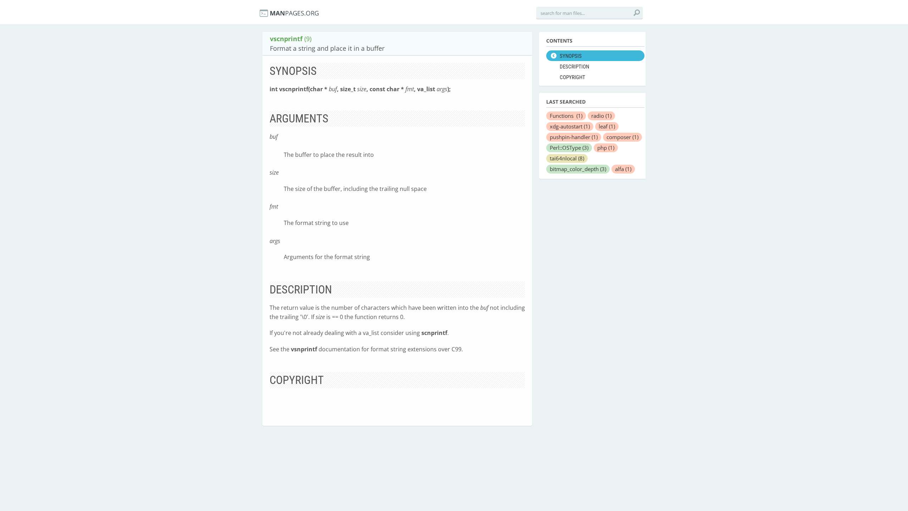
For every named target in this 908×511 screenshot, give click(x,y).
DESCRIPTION (574, 67)
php (605, 147)
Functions (566, 115)
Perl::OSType (569, 147)
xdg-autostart (570, 126)
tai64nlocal (567, 158)
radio (601, 115)
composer (622, 137)
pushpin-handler (574, 137)
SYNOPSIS (571, 56)
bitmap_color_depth (578, 168)
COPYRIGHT (572, 77)
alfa (623, 168)
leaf (607, 126)
